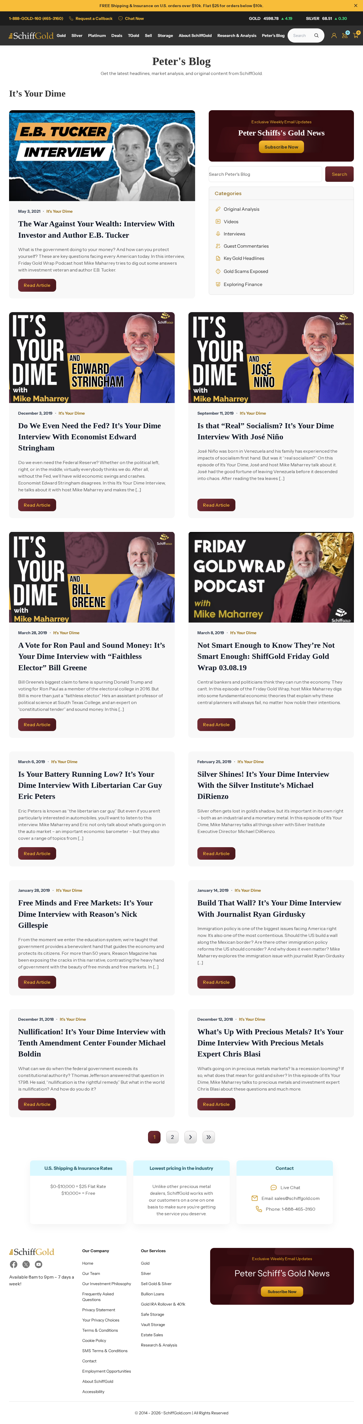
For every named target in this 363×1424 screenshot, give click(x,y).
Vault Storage (153, 1324)
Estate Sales (152, 1334)
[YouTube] (38, 1264)
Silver (326, 18)
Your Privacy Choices (100, 1320)
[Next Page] (190, 1137)
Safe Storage (152, 1314)
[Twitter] (26, 1264)
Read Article (37, 285)
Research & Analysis (159, 1345)
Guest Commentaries (246, 246)
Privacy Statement (98, 1309)
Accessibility (93, 1391)
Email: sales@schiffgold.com (290, 1198)
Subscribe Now (281, 147)
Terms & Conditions (100, 1330)
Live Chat (290, 1187)
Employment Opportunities (106, 1371)
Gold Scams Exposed (246, 271)
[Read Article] (102, 155)
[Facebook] (13, 1264)
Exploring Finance (243, 284)
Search (339, 174)
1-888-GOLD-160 (36, 18)
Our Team (91, 1273)
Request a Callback (94, 18)
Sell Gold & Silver (156, 1283)
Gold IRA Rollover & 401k (163, 1304)
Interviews (234, 234)
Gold (270, 18)
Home (87, 1263)
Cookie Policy (94, 1340)
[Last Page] (208, 1137)
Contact (89, 1361)
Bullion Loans (152, 1293)
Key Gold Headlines (244, 258)
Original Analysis (241, 209)
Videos (231, 221)
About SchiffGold (97, 1381)
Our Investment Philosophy (106, 1283)
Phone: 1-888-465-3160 (290, 1209)
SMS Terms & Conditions (105, 1350)
